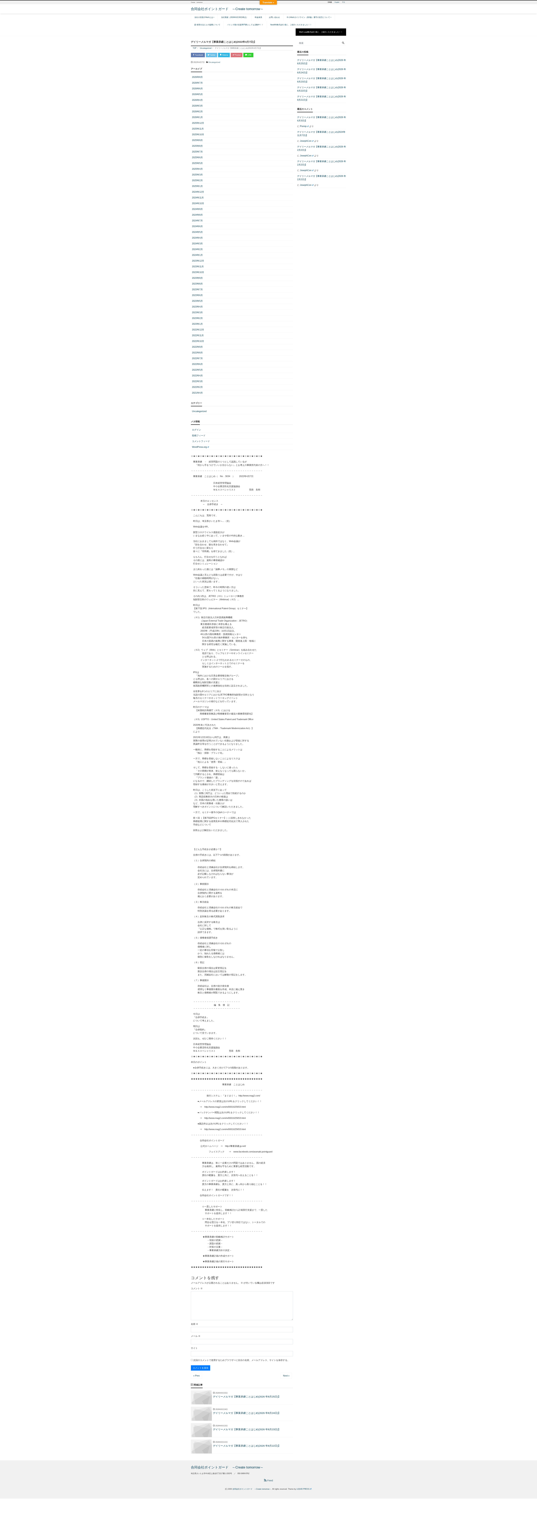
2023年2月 (197, 318)
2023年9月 (197, 278)
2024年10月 (198, 203)
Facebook (199, 55)
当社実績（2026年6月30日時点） (234, 17)
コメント (197, 1288)
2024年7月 (197, 220)
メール (195, 1336)
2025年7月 (197, 152)
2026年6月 (197, 88)
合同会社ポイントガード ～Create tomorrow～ (227, 9)
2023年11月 (198, 266)
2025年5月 (197, 163)
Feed (270, 1480)
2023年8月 (197, 284)
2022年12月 (198, 329)
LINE (249, 55)
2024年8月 (197, 215)
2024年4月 (197, 238)
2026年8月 (197, 77)
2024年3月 (197, 243)
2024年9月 (197, 209)
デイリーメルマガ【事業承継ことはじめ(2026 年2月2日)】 (321, 148)
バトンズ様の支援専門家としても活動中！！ (245, 25)
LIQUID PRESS (303, 1489)
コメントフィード (201, 441)
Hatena (225, 55)
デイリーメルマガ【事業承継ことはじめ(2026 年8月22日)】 (321, 89)
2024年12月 (198, 192)
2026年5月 (197, 94)
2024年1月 (197, 255)
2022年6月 (197, 364)
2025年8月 (197, 146)
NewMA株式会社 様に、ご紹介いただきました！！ (291, 25)
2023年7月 (197, 289)
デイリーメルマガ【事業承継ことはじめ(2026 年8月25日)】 (321, 62)
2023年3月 (197, 312)
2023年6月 (197, 295)
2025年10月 (198, 134)
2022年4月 (197, 375)
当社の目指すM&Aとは (203, 17)
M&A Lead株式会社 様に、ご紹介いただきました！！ (321, 32)
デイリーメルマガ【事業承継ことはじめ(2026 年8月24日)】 (321, 71)
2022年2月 (197, 387)
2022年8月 (197, 352)
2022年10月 (198, 341)
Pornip (303, 126)
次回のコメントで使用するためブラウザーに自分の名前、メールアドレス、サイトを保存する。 (241, 1360)
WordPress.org (199, 447)
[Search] (343, 43)
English (337, 2)
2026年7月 (197, 83)
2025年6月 (197, 157)
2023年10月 (198, 272)
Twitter (212, 55)
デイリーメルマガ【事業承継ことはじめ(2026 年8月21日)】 (321, 98)
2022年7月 (197, 358)
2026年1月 (197, 117)
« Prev (196, 1376)
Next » (286, 1376)
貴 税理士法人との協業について (207, 25)
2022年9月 (197, 347)
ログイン (196, 430)
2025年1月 (197, 186)
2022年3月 (197, 381)
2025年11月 (198, 129)
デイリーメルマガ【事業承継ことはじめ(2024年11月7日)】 (321, 134)
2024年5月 (197, 232)
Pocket (237, 55)
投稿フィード (198, 435)
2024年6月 (197, 226)
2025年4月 (197, 169)
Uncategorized (214, 62)
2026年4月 (197, 100)
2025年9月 (197, 140)
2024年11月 (198, 197)
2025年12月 (198, 123)
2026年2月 (197, 111)
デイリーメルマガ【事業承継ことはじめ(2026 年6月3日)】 (321, 119)
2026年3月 (197, 106)
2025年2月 (197, 180)
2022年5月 (197, 370)
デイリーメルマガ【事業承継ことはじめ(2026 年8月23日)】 (321, 80)
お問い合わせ (274, 17)
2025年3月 (197, 174)
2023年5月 (197, 301)
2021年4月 (197, 393)
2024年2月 (197, 249)
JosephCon (305, 141)
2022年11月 (198, 335)
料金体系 (258, 17)
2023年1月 (197, 324)
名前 (194, 1324)
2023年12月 (198, 261)
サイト (194, 1348)
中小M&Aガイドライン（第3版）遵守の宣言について (308, 17)
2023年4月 (197, 307)
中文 (343, 2)
